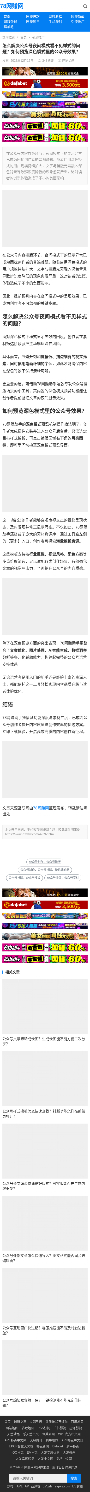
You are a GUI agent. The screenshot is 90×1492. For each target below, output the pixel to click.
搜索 (74, 1478)
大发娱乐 (69, 1452)
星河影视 (75, 1428)
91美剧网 (48, 1434)
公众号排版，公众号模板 (24, 878)
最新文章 (20, 1422)
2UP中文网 (64, 1458)
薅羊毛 (9, 27)
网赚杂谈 (10, 22)
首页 (7, 17)
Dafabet (57, 1446)
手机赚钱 (55, 22)
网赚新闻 (77, 17)
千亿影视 (60, 1428)
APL (20, 1486)
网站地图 (12, 1428)
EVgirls (47, 1486)
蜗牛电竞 (52, 1440)
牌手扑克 (72, 1446)
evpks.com (62, 1486)
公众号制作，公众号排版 (45, 862)
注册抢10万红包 (57, 1422)
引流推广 (77, 22)
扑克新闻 (42, 1446)
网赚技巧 (33, 17)
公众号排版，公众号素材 (63, 878)
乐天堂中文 (31, 1434)
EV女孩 (77, 1486)
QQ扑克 (18, 1452)
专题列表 (36, 1422)
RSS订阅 (43, 1428)
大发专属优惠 (50, 1452)
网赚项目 (33, 22)
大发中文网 (45, 1458)
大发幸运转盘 (25, 1458)
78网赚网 (12, 6)
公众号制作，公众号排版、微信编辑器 (44, 870)
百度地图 (77, 1422)
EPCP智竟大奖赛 (21, 1446)
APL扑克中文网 (72, 1440)
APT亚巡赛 (32, 1486)
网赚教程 (55, 17)
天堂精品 (13, 1434)
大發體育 (36, 1440)
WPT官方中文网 (69, 1434)
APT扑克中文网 (15, 1440)
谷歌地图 (28, 1428)
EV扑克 (32, 1452)
